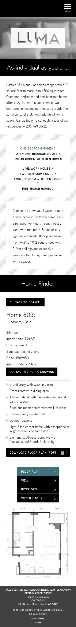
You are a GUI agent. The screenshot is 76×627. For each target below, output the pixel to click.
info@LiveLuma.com (38, 597)
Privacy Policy (38, 614)
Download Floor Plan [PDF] (33, 452)
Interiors (29, 489)
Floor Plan (30, 471)
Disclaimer (38, 618)
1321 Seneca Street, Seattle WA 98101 (38, 604)
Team (38, 622)
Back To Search (27, 302)
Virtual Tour (31, 498)
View (24, 480)
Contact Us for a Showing (32, 372)
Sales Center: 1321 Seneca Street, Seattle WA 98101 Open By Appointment (38, 591)
